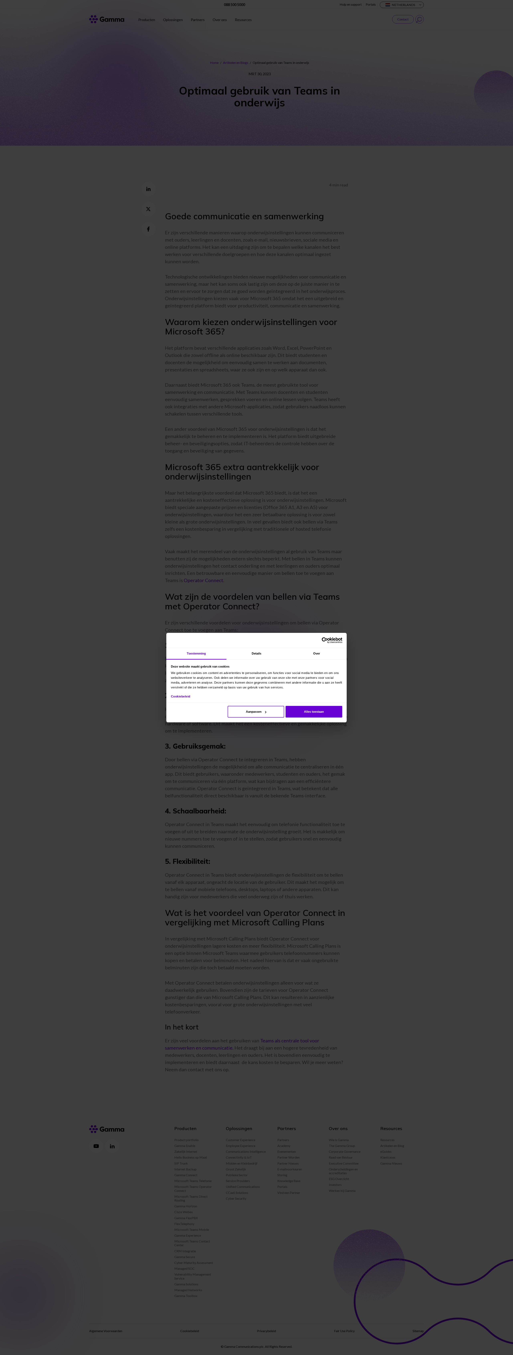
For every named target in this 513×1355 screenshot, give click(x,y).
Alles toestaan (314, 711)
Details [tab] (257, 653)
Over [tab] (316, 653)
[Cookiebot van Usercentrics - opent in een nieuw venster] (324, 640)
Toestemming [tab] (196, 653)
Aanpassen (254, 711)
